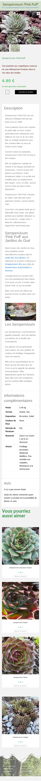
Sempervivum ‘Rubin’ (20, 622)
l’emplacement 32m (13, 264)
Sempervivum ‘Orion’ (20, 677)
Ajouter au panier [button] (20, 576)
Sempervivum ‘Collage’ (20, 737)
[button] (38, 13)
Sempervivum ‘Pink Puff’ (33, 7)
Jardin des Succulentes (15, 258)
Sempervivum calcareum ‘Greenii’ (20, 568)
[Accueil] (2, 7)
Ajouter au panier (26, 92)
